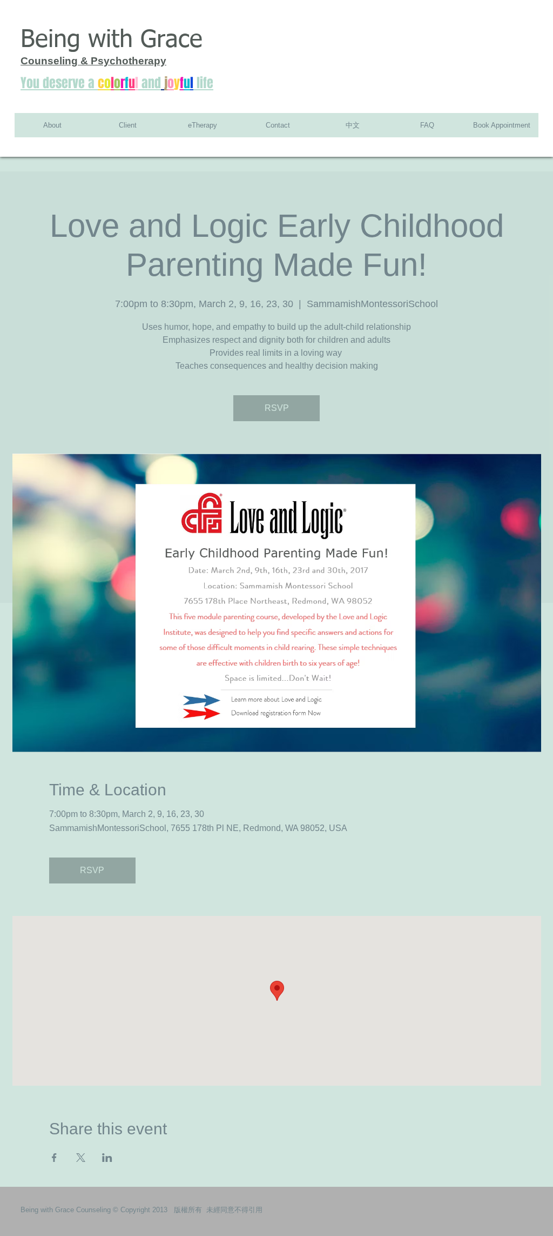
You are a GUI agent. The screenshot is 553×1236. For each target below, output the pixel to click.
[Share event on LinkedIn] (107, 1157)
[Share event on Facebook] (54, 1157)
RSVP (277, 408)
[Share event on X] (81, 1157)
